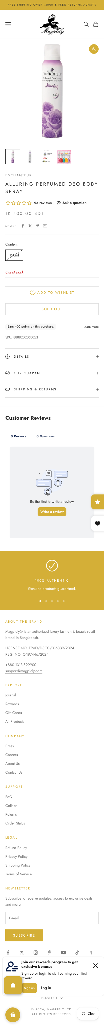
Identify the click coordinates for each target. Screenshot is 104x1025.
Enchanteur (18, 175)
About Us (12, 763)
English (49, 998)
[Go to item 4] (64, 156)
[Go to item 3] (46, 156)
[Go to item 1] (12, 156)
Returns (11, 814)
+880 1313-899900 (20, 664)
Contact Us (13, 772)
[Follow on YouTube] (63, 952)
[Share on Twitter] (30, 226)
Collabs (11, 805)
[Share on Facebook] (23, 226)
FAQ (8, 796)
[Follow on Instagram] (35, 952)
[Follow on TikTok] (77, 952)
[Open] (13, 985)
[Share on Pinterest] (37, 226)
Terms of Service (18, 874)
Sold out (52, 309)
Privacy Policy (16, 856)
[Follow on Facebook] (8, 952)
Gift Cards (13, 712)
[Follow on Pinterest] (49, 952)
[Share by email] (45, 226)
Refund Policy (16, 847)
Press (9, 746)
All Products (14, 721)
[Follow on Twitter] (22, 952)
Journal (10, 695)
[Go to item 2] (29, 156)
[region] (52, 575)
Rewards (12, 704)
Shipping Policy (17, 865)
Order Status (15, 823)
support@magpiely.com (23, 670)
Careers (11, 754)
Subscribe (24, 935)
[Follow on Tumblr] (91, 952)
